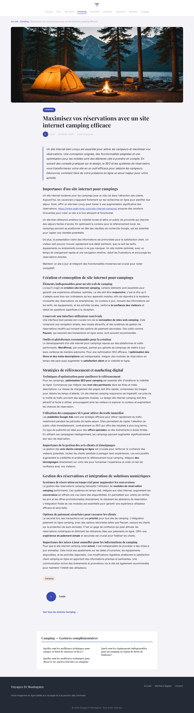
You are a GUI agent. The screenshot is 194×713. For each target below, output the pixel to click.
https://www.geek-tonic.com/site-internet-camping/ (87, 208)
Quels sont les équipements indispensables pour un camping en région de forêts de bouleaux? (124, 651)
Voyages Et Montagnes (27, 687)
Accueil (49, 11)
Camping (82, 11)
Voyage (145, 11)
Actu (58, 11)
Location (107, 11)
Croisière (94, 11)
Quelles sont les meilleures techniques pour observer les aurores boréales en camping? (66, 660)
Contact (179, 686)
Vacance (133, 11)
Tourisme (120, 11)
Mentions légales (163, 686)
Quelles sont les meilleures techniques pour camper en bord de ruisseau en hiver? (66, 650)
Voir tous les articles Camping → (61, 612)
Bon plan (69, 11)
